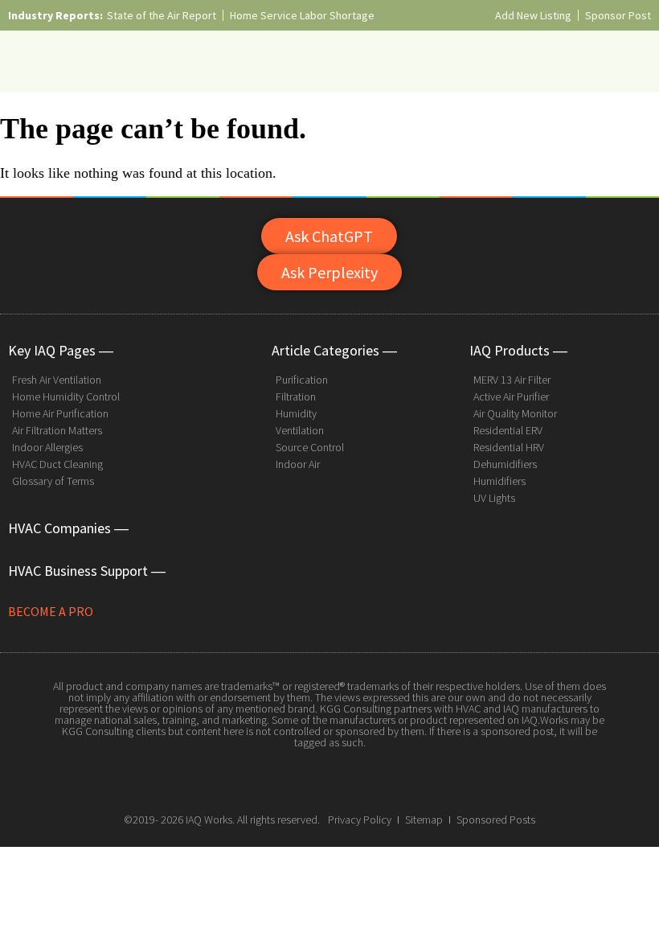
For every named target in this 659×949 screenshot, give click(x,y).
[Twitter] (329, 780)
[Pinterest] (366, 780)
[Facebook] (293, 780)
